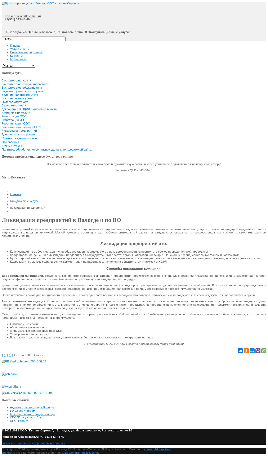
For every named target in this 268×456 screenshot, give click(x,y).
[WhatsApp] (263, 350)
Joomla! (7, 452)
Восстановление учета (17, 98)
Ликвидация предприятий (19, 130)
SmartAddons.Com (158, 449)
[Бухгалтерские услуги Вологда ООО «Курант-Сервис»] (40, 3)
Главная (15, 194)
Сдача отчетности (14, 105)
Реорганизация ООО (16, 123)
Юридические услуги (16, 112)
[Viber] (257, 350)
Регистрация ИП (13, 120)
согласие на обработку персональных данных (33, 443)
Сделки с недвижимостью (19, 138)
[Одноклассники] (246, 350)
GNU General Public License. (81, 452)
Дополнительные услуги (18, 134)
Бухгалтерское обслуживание (22, 87)
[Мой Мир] (252, 350)
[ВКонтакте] (240, 350)
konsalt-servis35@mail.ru (23, 16)
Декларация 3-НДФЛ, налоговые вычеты (29, 109)
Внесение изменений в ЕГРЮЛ (23, 127)
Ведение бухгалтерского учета (23, 91)
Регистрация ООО (14, 116)
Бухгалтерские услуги (16, 80)
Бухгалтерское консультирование (24, 84)
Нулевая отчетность (15, 102)
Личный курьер (12, 145)
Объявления (10, 142)
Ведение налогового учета (20, 94)
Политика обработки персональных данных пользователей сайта (46, 149)
